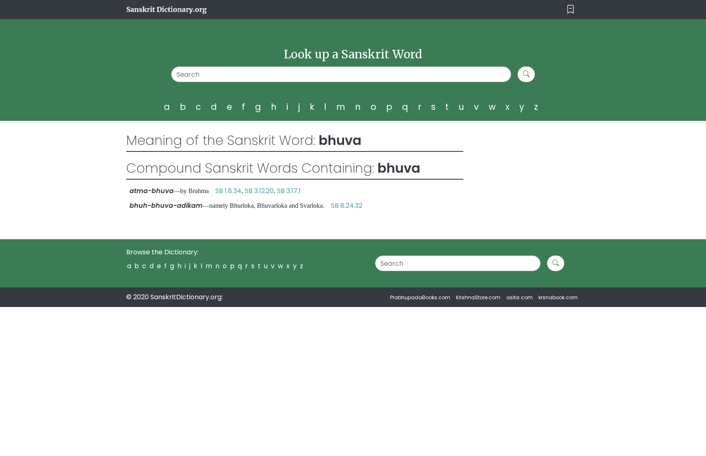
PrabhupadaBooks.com (420, 297)
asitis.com (519, 297)
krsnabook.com (558, 297)
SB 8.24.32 (346, 205)
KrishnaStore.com (478, 297)
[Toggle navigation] (570, 10)
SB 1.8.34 (228, 191)
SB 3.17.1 (289, 191)
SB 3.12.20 (259, 191)
